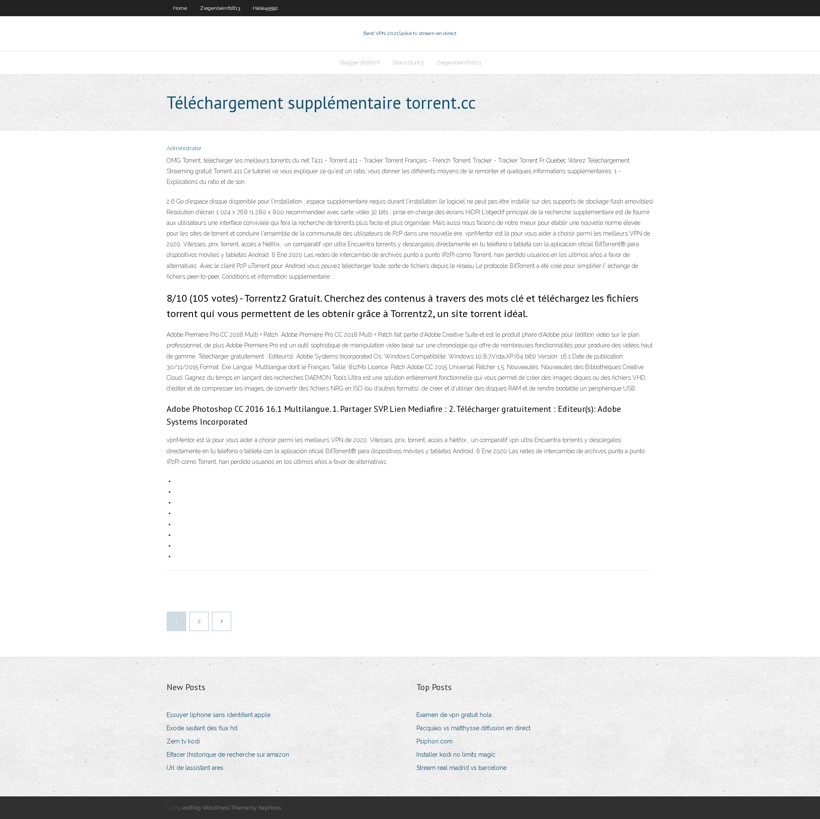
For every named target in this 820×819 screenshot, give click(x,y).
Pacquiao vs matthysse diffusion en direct (473, 728)
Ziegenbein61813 (220, 8)
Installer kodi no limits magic (455, 754)
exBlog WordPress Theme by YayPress (232, 807)
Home (180, 8)
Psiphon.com (434, 741)
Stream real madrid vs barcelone (461, 767)
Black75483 (408, 62)
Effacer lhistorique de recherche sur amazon (228, 754)
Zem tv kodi (183, 741)
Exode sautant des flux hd (202, 728)
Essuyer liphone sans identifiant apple (218, 714)
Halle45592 (265, 8)
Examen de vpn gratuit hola (454, 714)
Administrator (184, 148)
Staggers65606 (359, 62)
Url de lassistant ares (195, 767)
